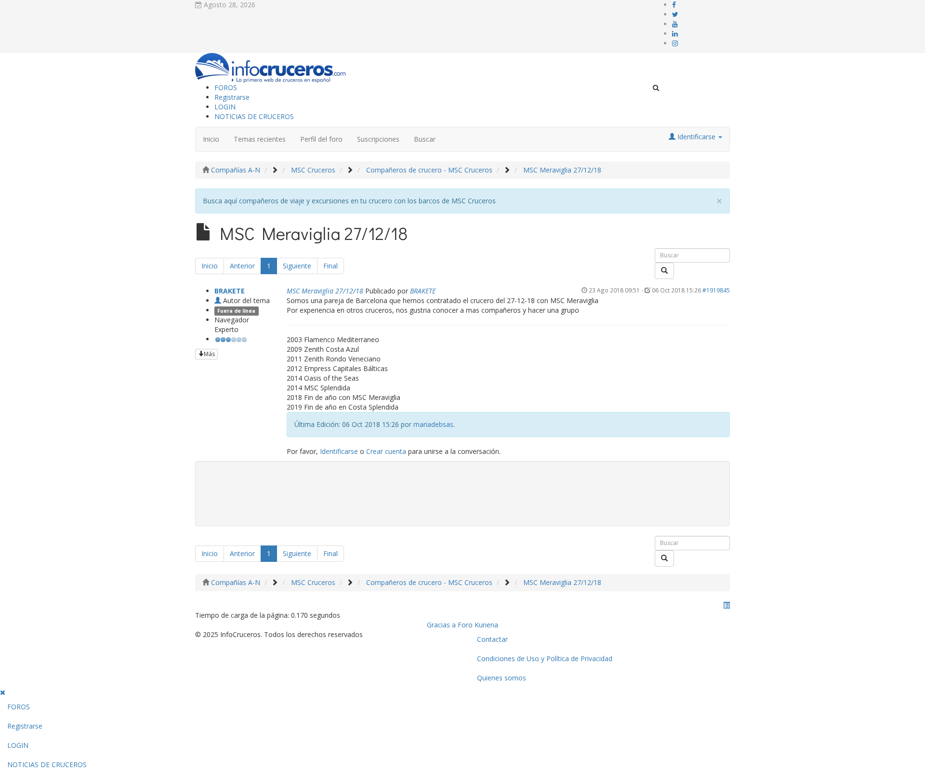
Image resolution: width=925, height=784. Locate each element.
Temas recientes (260, 139)
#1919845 (716, 290)
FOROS (225, 87)
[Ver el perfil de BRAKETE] (217, 300)
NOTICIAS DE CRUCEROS (254, 116)
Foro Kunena (478, 624)
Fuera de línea (236, 310)
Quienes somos (501, 677)
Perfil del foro (321, 139)
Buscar (425, 139)
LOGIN (225, 106)
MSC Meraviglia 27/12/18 (325, 290)
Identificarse (339, 451)
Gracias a (441, 624)
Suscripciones (378, 139)
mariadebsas (433, 424)
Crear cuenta (386, 451)
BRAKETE (229, 290)
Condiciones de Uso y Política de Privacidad (544, 658)
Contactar (492, 639)
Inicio (211, 139)
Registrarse (232, 97)
